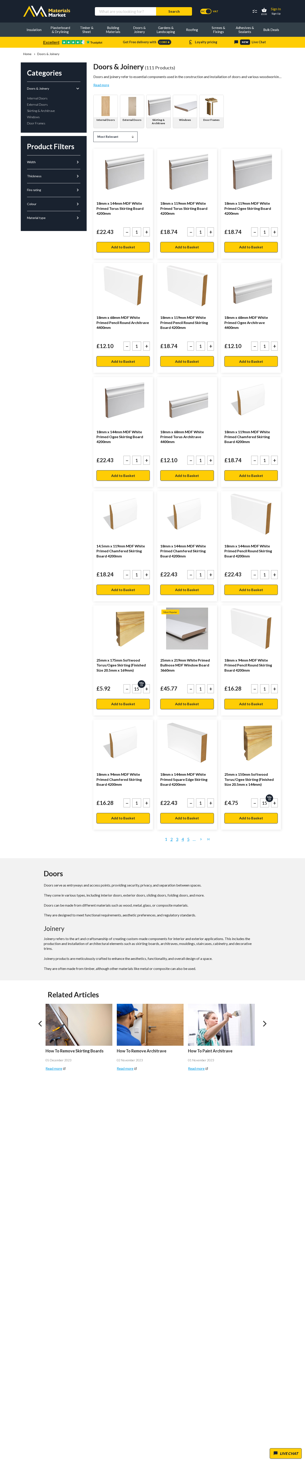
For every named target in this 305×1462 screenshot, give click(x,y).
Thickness (53, 176)
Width (53, 162)
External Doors (132, 120)
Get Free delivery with (146, 42)
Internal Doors (105, 120)
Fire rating (53, 190)
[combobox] (125, 11)
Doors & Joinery (53, 88)
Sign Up (276, 13)
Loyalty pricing (202, 42)
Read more (101, 85)
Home (27, 54)
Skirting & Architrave (158, 121)
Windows (185, 120)
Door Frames (211, 120)
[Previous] (41, 1024)
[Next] (264, 1024)
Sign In (276, 9)
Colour (53, 203)
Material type (53, 218)
